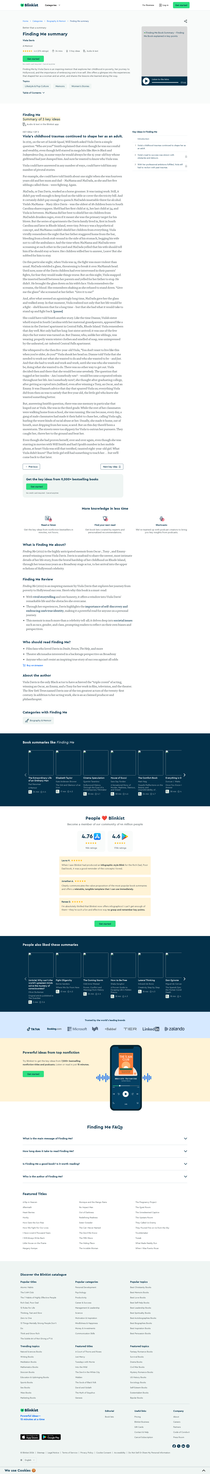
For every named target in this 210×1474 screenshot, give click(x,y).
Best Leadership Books (140, 1308)
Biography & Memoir (56, 21)
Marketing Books (28, 1398)
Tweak (138, 1238)
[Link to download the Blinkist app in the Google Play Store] (51, 1437)
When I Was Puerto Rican (147, 1248)
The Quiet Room (143, 1207)
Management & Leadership (87, 1308)
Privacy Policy (86, 1452)
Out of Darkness (86, 1212)
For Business (148, 5)
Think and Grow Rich (30, 1333)
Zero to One (26, 1318)
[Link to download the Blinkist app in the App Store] (29, 1437)
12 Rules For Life (27, 1308)
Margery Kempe (30, 1248)
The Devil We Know (88, 1233)
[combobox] (30, 1460)
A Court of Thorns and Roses (88, 1351)
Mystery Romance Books (141, 1372)
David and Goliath (83, 1387)
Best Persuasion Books (140, 1333)
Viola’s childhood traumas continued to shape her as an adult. (162, 147)
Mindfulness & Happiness (86, 1323)
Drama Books (136, 1362)
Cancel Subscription (143, 1437)
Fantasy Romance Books (141, 1351)
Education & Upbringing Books (34, 1377)
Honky (26, 1217)
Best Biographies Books (141, 1323)
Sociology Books (138, 1382)
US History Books (138, 1377)
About (176, 1416)
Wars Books (25, 1392)
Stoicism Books (27, 1372)
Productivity (81, 1297)
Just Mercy (80, 1357)
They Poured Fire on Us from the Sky (152, 1228)
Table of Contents (32, 92)
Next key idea (110, 466)
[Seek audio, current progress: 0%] (165, 82)
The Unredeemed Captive (147, 1212)
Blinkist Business (141, 1422)
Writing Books (27, 1357)
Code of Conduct (181, 1432)
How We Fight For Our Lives (35, 1228)
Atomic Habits (26, 1287)
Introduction (143, 139)
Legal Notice (53, 1452)
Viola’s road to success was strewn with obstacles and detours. (156, 156)
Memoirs (60, 86)
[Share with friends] (185, 21)
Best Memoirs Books (139, 1292)
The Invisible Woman (88, 1248)
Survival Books (137, 1357)
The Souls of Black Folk (85, 1382)
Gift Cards (138, 1427)
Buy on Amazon (35, 665)
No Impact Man (86, 1207)
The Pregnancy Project (145, 1202)
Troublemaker (141, 1233)
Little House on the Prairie (34, 1243)
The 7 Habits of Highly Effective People (38, 1297)
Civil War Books (137, 1367)
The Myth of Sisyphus (85, 1392)
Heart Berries (29, 1212)
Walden (78, 1377)
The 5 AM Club (27, 1292)
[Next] (184, 775)
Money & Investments (85, 1328)
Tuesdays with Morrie (85, 1362)
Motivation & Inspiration (86, 1318)
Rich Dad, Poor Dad (29, 1302)
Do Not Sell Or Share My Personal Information (149, 1452)
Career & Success (83, 1302)
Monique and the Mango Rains (93, 1202)
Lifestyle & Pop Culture (37, 86)
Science (79, 1313)
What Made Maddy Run (146, 1243)
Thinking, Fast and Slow (31, 1313)
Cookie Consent (103, 1452)
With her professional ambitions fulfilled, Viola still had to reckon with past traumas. (160, 166)
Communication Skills (85, 1333)
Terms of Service (69, 1452)
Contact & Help (141, 1432)
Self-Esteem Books (138, 1387)
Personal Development (85, 1287)
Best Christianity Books (140, 1287)
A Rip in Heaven (30, 1202)
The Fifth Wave (86, 1238)
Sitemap (41, 1452)
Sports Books (26, 1382)
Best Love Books (138, 1297)
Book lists (109, 1416)
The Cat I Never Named (90, 1228)
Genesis (78, 1398)
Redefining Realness (88, 1217)
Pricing (137, 1416)
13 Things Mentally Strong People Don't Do (38, 1326)
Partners (177, 1427)
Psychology (80, 1292)
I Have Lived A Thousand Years (36, 1233)
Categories (51, 5)
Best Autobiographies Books (143, 1318)
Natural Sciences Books (31, 1351)
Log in (165, 5)
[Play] (146, 81)
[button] (105, 1138)
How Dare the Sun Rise (33, 1222)
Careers (176, 1422)
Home (25, 21)
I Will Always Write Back (34, 1238)
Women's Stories (80, 86)
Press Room (178, 1437)
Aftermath (27, 1207)
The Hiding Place (87, 1243)
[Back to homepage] (29, 5)
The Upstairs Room (144, 1217)
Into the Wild (81, 1367)
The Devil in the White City (87, 1372)
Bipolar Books (136, 1398)
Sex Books (25, 1387)
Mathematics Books (29, 1367)
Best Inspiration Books (140, 1328)
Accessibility (119, 1452)
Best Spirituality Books (140, 1313)
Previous (33, 466)
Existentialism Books (139, 1392)
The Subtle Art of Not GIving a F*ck (36, 1338)
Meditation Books (28, 1362)
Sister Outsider (86, 1222)
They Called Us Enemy (145, 1222)
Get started (181, 5)
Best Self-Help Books (139, 1302)
